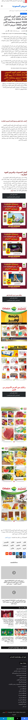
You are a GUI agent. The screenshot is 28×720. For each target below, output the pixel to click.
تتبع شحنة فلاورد (22, 677)
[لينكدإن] (17, 553)
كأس (12, 548)
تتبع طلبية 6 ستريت (22, 686)
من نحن (24, 706)
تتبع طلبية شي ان (22, 693)
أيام (24, 542)
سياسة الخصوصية (22, 704)
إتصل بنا (24, 666)
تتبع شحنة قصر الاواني (21, 679)
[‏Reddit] (7, 553)
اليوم (12, 545)
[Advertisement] (14, 106)
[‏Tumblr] (13, 553)
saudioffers (23, 30)
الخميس (6, 542)
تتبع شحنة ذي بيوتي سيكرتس (20, 670)
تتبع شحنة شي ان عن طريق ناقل (19, 673)
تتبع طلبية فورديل (22, 697)
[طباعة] (17, 556)
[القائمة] (2, 6)
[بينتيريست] (10, 553)
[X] (20, 553)
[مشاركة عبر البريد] (20, 556)
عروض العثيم (11, 10)
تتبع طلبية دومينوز (22, 690)
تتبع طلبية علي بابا (22, 695)
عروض (18, 548)
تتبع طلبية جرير (23, 688)
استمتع (18, 542)
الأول (12, 542)
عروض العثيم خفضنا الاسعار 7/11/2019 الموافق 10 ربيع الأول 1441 (21, 638)
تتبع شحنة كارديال (22, 682)
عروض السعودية (18, 10)
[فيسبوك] (24, 553)
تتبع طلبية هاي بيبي (22, 702)
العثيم (17, 545)
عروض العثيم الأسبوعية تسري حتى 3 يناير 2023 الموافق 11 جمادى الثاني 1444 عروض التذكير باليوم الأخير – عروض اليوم (21, 622)
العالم (23, 545)
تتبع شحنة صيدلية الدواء (21, 675)
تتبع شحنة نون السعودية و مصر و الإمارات (17, 684)
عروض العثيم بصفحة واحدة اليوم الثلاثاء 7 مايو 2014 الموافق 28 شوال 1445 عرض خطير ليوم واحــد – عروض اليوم (7, 621)
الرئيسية (24, 10)
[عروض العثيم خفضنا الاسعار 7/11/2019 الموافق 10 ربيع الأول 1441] (21, 632)
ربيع (24, 548)
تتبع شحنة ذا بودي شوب (21, 668)
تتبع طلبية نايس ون (22, 699)
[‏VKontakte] (24, 556)
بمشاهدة (5, 545)
